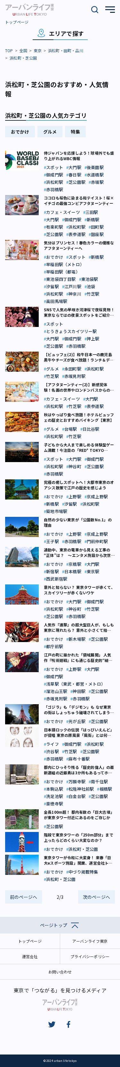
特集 (75, 131)
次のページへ (96, 897)
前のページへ (23, 897)
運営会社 (30, 956)
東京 (37, 50)
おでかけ (20, 131)
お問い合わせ (60, 971)
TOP (9, 50)
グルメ (50, 131)
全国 (23, 50)
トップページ (16, 22)
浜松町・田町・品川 (65, 50)
